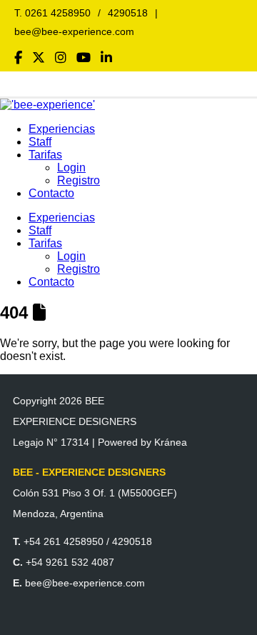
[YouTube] (83, 57)
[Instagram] (60, 57)
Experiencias (62, 129)
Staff (40, 142)
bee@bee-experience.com (74, 31)
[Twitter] (38, 57)
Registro (78, 180)
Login (71, 167)
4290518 (128, 13)
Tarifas (45, 155)
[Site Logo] (47, 105)
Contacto (51, 193)
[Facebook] (18, 57)
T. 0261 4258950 (52, 13)
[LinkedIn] (106, 57)
